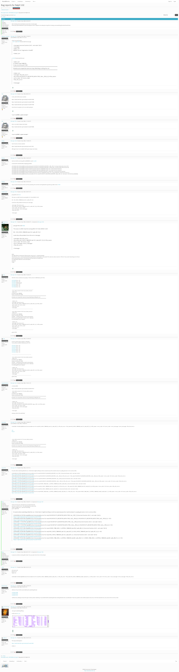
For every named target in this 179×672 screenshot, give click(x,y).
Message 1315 (14, 567)
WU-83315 (14, 345)
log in (14, 15)
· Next (4, 16)
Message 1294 (14, 94)
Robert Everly (4, 585)
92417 (14, 41)
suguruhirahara (5, 383)
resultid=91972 (15, 595)
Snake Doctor (4, 191)
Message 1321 (14, 637)
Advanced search (4, 9)
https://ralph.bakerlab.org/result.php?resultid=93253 (23, 485)
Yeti (2, 94)
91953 (59, 184)
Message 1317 (14, 585)
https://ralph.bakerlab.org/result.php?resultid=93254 (23, 490)
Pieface (3, 158)
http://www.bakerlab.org (89, 670)
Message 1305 (14, 422)
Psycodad (4, 422)
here (20, 194)
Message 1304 (14, 383)
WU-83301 (14, 281)
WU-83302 (14, 285)
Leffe (3, 567)
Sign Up (170, 1)
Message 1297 (14, 158)
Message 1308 (14, 501)
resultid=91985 (15, 592)
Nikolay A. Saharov (6, 36)
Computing (20, 1)
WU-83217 (14, 348)
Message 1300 (14, 191)
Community (27, 1)
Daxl (4, 274)
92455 (18, 41)
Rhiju (3, 21)
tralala (3, 141)
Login (175, 1)
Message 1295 (14, 121)
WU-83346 (14, 280)
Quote (20, 31)
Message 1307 (14, 467)
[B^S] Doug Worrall (5, 222)
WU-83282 (14, 286)
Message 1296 (14, 140)
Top (176, 661)
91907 (14, 58)
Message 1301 (14, 222)
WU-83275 (14, 283)
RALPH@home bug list (13, 12)
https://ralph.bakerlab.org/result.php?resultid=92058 (23, 479)
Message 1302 (14, 274)
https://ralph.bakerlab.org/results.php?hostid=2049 (22, 643)
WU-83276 (14, 284)
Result (13, 431)
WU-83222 (14, 352)
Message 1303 (14, 338)
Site (34, 1)
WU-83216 (14, 346)
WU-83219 (14, 350)
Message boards (4, 12)
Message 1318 (14, 606)
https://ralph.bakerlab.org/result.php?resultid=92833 (23, 487)
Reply (17, 31)
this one (18, 613)
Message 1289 (14, 21)
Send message (5, 28)
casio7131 (4, 468)
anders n (5, 637)
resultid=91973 (15, 593)
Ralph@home (6, 1)
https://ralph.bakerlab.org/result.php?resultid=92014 (23, 477)
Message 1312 (14, 552)
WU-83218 (14, 349)
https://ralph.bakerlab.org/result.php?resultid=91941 (23, 482)
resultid (34, 161)
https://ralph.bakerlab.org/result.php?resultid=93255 (23, 492)
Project (13, 1)
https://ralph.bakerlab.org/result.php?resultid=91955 (23, 474)
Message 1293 (14, 36)
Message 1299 (14, 181)
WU (12, 430)
